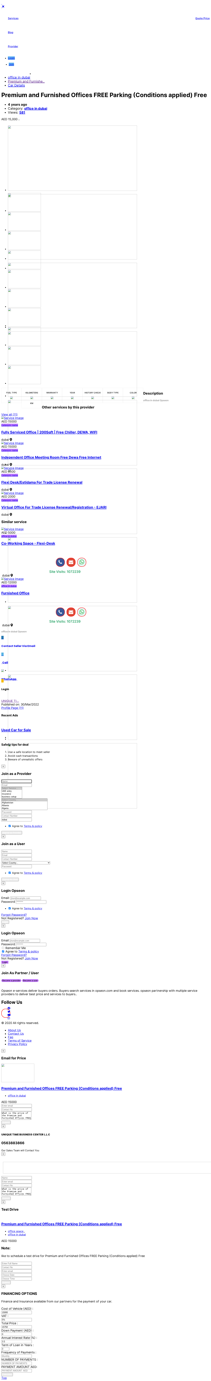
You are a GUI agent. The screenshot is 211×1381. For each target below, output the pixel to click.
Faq (10, 1037)
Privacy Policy (17, 1044)
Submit (6, 1122)
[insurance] (11, 794)
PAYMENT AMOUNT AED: (19, 1367)
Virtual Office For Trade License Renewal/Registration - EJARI (53, 507)
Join (11, 64)
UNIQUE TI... (10, 701)
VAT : (4, 1316)
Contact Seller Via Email (18, 646)
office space (16, 1231)
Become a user (30, 980)
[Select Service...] (11, 788)
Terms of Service (19, 1040)
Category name (9, 425)
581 (22, 112)
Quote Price (202, 18)
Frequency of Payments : (18, 1352)
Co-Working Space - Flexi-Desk (28, 543)
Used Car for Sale (16, 730)
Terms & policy (33, 826)
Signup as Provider (12, 832)
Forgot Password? (14, 914)
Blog (10, 32)
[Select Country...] (24, 800)
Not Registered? (19, 918)
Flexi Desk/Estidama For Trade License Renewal (41, 482)
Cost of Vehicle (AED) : (17, 1308)
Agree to (27, 826)
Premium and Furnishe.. (26, 81)
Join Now (31, 918)
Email (5, 940)
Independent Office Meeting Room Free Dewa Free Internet (51, 457)
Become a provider (11, 980)
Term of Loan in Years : (17, 1345)
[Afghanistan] (24, 802)
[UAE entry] (11, 791)
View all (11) (9, 414)
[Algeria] (24, 808)
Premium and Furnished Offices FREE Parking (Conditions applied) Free (61, 1088)
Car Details (16, 85)
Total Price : (9, 1323)
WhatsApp (9, 679)
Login (11, 58)
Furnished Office (15, 593)
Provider (13, 46)
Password (8, 901)
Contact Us (16, 1033)
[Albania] (24, 805)
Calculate (7, 1374)
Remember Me (15, 948)
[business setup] (11, 796)
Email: (5, 898)
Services (13, 18)
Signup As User (10, 879)
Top (4, 1378)
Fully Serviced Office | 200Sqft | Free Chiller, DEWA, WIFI (49, 432)
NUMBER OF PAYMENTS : (19, 1359)
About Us (14, 1030)
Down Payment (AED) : (17, 1330)
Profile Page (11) (12, 708)
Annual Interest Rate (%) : (19, 1337)
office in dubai (19, 77)
